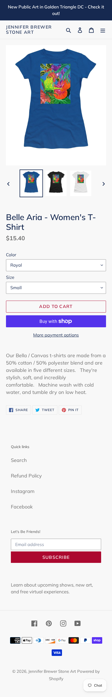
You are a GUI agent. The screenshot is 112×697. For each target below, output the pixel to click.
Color (11, 254)
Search (19, 460)
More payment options (56, 335)
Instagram (23, 491)
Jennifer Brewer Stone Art (29, 29)
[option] (31, 183)
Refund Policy (26, 476)
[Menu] (102, 29)
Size (10, 277)
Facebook (22, 507)
